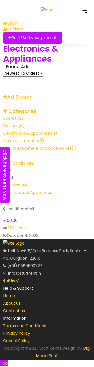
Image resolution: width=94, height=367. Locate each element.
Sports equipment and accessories (40, 148)
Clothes (14, 126)
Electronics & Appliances (30, 54)
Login (12, 23)
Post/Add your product (34, 38)
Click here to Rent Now (5, 174)
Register (16, 29)
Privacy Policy (16, 333)
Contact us (14, 311)
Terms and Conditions (24, 326)
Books (13, 118)
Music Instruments (23, 141)
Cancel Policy (16, 341)
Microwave (24, 200)
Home (9, 296)
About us (11, 303)
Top (4, 363)
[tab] (47, 97)
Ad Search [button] (20, 96)
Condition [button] (20, 162)
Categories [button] (21, 111)
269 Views (16, 228)
